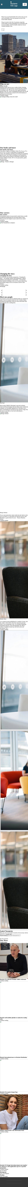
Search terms (3, 935)
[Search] (25, 4)
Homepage (2, 286)
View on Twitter (4, 1176)
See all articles (3, 1170)
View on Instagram (4, 1173)
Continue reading (4, 95)
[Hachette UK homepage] (14, 4)
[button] (2, 290)
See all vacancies (4, 938)
